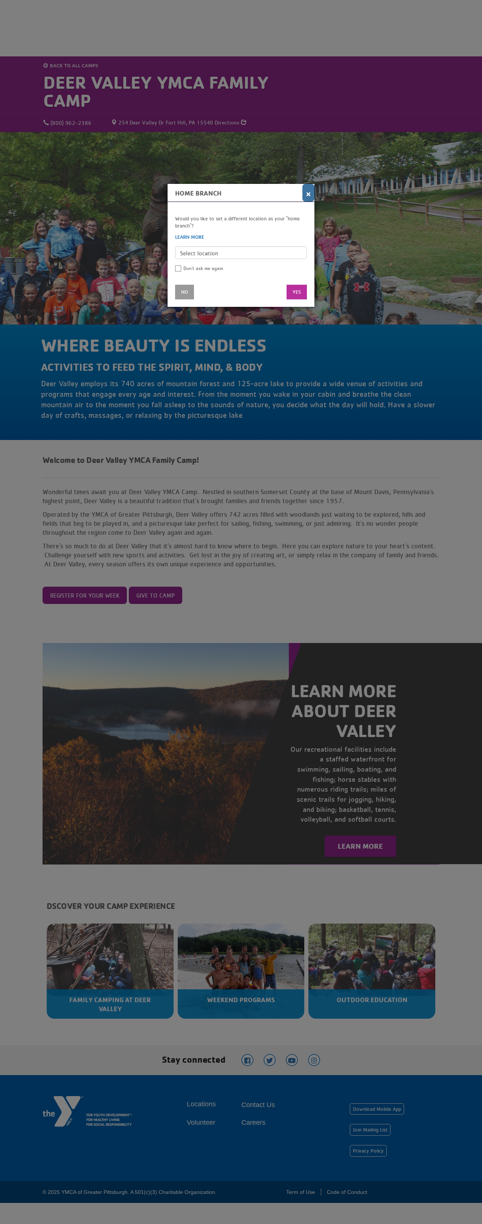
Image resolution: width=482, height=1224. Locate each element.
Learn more (189, 237)
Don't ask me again (203, 268)
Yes (297, 292)
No (184, 292)
